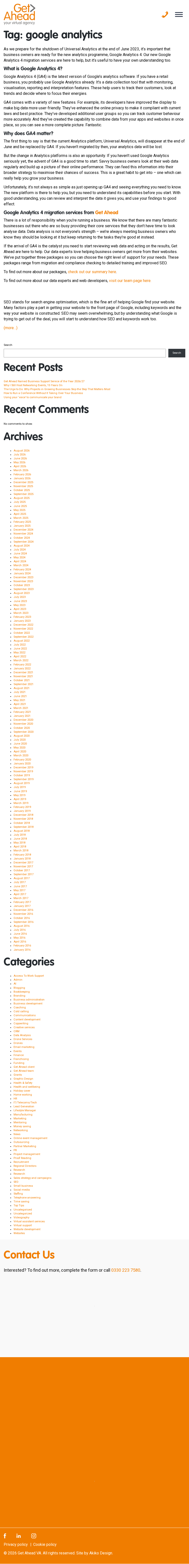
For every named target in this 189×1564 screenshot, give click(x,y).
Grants (18, 1074)
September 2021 (23, 684)
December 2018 (23, 815)
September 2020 (23, 731)
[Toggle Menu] (179, 14)
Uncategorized (23, 1213)
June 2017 (20, 886)
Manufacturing (23, 1114)
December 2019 (23, 767)
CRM (16, 1031)
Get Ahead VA (29, 1553)
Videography (21, 1217)
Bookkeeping (22, 991)
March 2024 (21, 565)
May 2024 (19, 557)
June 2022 (20, 648)
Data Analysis (22, 1035)
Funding (19, 1063)
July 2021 (20, 692)
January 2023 (22, 620)
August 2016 (22, 926)
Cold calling (21, 1011)
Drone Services (23, 1039)
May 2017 (19, 890)
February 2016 (22, 945)
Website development (27, 1229)
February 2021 (22, 712)
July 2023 (20, 597)
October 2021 (22, 680)
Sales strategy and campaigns (32, 1178)
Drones (18, 1043)
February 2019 (22, 807)
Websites (19, 1233)
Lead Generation (24, 1106)
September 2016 (23, 922)
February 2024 (22, 569)
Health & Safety (23, 1083)
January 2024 (22, 573)
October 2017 (22, 870)
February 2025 (22, 521)
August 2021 (22, 688)
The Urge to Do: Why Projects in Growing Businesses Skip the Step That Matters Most (57, 389)
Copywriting (21, 1023)
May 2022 (19, 652)
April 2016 (20, 941)
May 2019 (19, 795)
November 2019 (23, 771)
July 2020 (20, 739)
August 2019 (22, 783)
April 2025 (20, 514)
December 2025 (23, 482)
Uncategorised (23, 1209)
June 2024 (20, 553)
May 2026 (19, 462)
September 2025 (23, 494)
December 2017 (23, 862)
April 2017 (20, 894)
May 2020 (19, 747)
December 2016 (23, 910)
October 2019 (22, 775)
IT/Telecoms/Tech (25, 1102)
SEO (16, 1182)
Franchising (21, 1059)
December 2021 (23, 672)
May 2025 (19, 510)
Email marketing (24, 1047)
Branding (19, 995)
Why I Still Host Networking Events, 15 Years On (33, 385)
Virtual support (23, 1225)
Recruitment (21, 1162)
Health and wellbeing (27, 1086)
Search (8, 345)
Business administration (29, 999)
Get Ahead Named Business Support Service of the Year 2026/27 (44, 381)
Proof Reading (22, 1158)
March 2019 (21, 803)
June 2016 (20, 933)
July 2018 (20, 834)
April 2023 (20, 609)
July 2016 (20, 929)
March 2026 (21, 470)
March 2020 (21, 755)
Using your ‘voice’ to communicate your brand (33, 397)
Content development (27, 1019)
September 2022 (23, 636)
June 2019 (20, 791)
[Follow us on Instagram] (33, 1535)
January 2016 (22, 949)
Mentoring (20, 1122)
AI (15, 983)
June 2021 (20, 696)
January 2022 (22, 668)
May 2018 (19, 842)
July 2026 (20, 454)
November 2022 (23, 628)
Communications (25, 1015)
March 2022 (21, 660)
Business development (28, 1003)
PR (15, 1150)
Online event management (30, 1138)
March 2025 (21, 518)
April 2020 (20, 751)
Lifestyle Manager (25, 1110)
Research (19, 1169)
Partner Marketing (25, 1146)
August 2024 (22, 545)
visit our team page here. (130, 280)
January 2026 (22, 478)
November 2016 (23, 914)
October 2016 (22, 918)
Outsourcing (21, 1142)
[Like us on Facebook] (5, 1535)
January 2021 (22, 716)
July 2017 (20, 882)
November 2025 (23, 486)
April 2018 (20, 846)
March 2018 (21, 850)
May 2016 (19, 937)
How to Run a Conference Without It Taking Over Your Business (43, 393)
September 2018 (23, 827)
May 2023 (19, 605)
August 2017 (22, 878)
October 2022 (22, 632)
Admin (18, 979)
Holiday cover (22, 1090)
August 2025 (22, 498)
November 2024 (23, 533)
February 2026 (22, 474)
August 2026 (22, 450)
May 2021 (19, 700)
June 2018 (20, 838)
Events (18, 1051)
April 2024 (20, 561)
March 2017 (21, 898)
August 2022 (22, 640)
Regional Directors (25, 1166)
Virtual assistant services (29, 1221)
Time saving (21, 1201)
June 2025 (20, 506)
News (17, 1134)
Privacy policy (16, 1544)
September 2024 (23, 541)
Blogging (19, 987)
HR (15, 1098)
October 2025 (22, 490)
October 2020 (22, 728)
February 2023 (22, 617)
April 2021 (20, 704)
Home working (23, 1094)
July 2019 (20, 787)
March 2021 (21, 708)
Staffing (18, 1193)
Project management (27, 1154)
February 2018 (22, 854)
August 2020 (22, 735)
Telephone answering (27, 1197)
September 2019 (23, 779)
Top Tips (19, 1205)
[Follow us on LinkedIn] (18, 1535)
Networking (21, 1130)
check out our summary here (92, 271)
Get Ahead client (24, 1067)
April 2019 (20, 799)
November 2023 (23, 581)
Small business (23, 1185)
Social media (22, 1189)
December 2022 (23, 624)
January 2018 (22, 858)
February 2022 (22, 664)
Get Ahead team (24, 1070)
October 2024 (22, 537)
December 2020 (23, 719)
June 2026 (20, 458)
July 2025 (20, 502)
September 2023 (23, 589)
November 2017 (23, 866)
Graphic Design (23, 1078)
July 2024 (20, 549)
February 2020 (22, 759)
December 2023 (23, 577)
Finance (19, 1055)
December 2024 (23, 529)
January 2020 (22, 763)
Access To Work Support (29, 975)
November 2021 (23, 676)
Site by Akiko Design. (94, 1553)
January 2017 (22, 906)
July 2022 (20, 644)
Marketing (20, 1118)
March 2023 (21, 613)
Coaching (20, 1007)
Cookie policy (45, 1544)
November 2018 (23, 818)
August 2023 (22, 593)
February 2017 (22, 902)
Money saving (22, 1126)
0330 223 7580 (125, 1270)
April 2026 (20, 466)
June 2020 (20, 743)
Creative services (24, 1027)
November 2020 (23, 723)
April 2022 (20, 656)
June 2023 (20, 601)
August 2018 (22, 830)
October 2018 (22, 823)
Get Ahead (106, 213)
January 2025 (22, 525)
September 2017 (23, 874)
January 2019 (22, 811)
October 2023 (22, 585)
